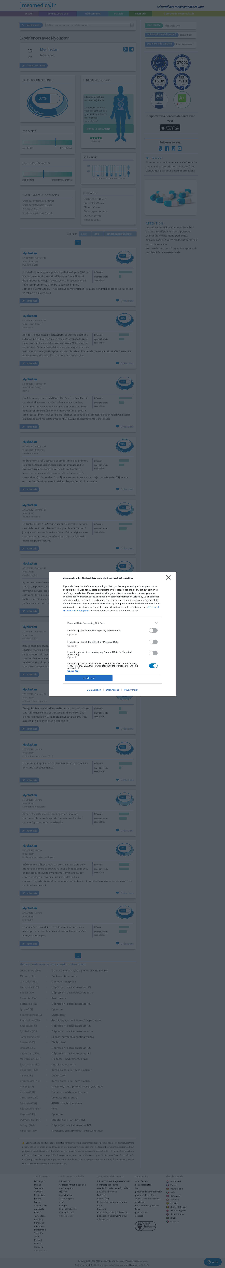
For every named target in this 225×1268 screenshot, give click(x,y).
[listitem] (112, 623)
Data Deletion (94, 689)
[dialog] (112, 634)
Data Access (112, 689)
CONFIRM (89, 678)
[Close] (169, 578)
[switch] (153, 630)
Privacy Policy (131, 689)
